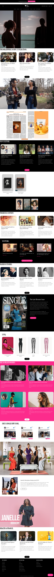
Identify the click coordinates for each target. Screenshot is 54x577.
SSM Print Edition (21, 566)
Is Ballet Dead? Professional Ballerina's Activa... (6, 156)
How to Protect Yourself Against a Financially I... (7, 543)
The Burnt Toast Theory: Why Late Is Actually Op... (11, 408)
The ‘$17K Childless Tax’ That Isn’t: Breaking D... (45, 543)
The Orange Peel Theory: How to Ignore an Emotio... (11, 382)
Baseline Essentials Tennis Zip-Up (20, 355)
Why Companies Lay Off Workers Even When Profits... (44, 64)
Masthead (3, 563)
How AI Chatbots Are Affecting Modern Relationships (26, 227)
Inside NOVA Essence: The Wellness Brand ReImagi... (8, 64)
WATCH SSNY (24, 488)
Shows (20, 562)
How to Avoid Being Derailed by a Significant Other (7, 227)
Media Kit (37, 562)
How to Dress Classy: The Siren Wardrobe (26, 279)
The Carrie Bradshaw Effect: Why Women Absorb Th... (7, 279)
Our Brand (3, 562)
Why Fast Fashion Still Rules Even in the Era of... (45, 279)
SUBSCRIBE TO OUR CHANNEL (27, 260)
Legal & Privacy (4, 569)
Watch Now (4, 255)
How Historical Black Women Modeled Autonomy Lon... (25, 156)
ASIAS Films (20, 563)
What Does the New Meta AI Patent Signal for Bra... (26, 543)
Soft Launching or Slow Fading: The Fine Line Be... (45, 227)
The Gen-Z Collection (22, 569)
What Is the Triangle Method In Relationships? (38, 382)
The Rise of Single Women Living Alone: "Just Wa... (39, 408)
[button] (3, 6)
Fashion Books (38, 563)
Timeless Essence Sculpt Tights (46, 355)
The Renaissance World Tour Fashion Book (8, 192)
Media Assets (4, 566)
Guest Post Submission (39, 566)
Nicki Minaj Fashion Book (20, 192)
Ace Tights (33, 355)
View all (27, 76)
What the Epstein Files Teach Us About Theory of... (44, 156)
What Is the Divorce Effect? (25, 63)
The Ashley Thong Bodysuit (8, 355)
